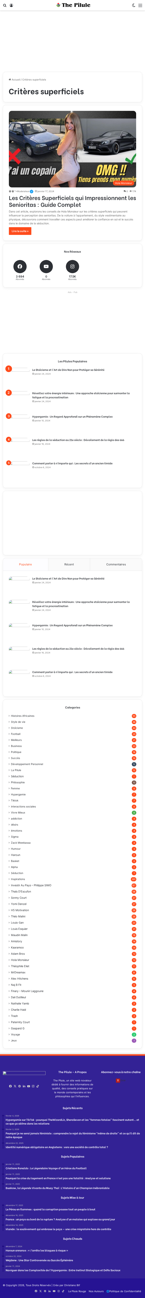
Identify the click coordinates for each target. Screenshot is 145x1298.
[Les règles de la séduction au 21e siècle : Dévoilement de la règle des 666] (19, 448)
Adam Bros (18, 953)
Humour (16, 848)
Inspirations (18, 879)
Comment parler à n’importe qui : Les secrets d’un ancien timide (72, 463)
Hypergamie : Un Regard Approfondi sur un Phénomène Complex (72, 416)
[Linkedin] (24, 1086)
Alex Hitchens (19, 978)
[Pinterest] (19, 1086)
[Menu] (140, 6)
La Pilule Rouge (77, 1291)
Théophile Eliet (20, 966)
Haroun (15, 854)
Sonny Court (19, 897)
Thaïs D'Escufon (21, 891)
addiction (16, 818)
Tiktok (14, 800)
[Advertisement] (72, 42)
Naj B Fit (16, 984)
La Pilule (16, 770)
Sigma (15, 836)
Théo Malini (18, 916)
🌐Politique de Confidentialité (123, 1291)
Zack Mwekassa (21, 842)
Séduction (17, 776)
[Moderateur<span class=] (10, 191)
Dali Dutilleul (18, 997)
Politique (16, 752)
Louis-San (17, 922)
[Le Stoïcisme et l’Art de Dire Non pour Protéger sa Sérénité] (19, 378)
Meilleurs (16, 739)
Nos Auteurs (96, 1291)
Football (15, 733)
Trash (14, 1015)
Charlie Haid (18, 1009)
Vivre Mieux (18, 812)
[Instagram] (33, 1086)
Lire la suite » (20, 231)
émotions (16, 830)
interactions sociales (23, 806)
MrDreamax (18, 972)
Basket (15, 861)
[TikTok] (37, 1086)
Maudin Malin (19, 935)
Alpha (14, 867)
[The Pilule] (72, 5)
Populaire (25, 564)
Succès (15, 758)
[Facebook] (10, 1086)
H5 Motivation (20, 910)
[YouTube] (28, 1086)
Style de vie (18, 721)
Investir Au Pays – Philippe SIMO (31, 885)
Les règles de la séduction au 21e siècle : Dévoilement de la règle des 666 (78, 440)
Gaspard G (18, 1028)
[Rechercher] (5, 6)
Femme (15, 788)
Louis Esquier (19, 928)
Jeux (14, 1040)
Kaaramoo (17, 947)
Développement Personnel (27, 764)
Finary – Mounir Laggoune (27, 991)
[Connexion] (11, 6)
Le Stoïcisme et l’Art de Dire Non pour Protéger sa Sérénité (68, 370)
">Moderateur (24, 191)
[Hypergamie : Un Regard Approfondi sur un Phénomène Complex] (19, 425)
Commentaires (116, 564)
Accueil (15, 79)
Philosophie (18, 782)
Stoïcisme (17, 727)
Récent (69, 564)
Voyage (15, 1034)
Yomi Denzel (18, 903)
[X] (15, 1086)
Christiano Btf (72, 1285)
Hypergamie (18, 794)
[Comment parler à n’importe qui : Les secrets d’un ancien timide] (19, 471)
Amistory (16, 941)
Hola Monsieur (20, 959)
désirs (14, 824)
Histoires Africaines (22, 715)
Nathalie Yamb (20, 1003)
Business (16, 746)
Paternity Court (20, 1022)
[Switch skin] (134, 6)
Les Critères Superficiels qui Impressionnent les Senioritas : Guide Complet (72, 200)
